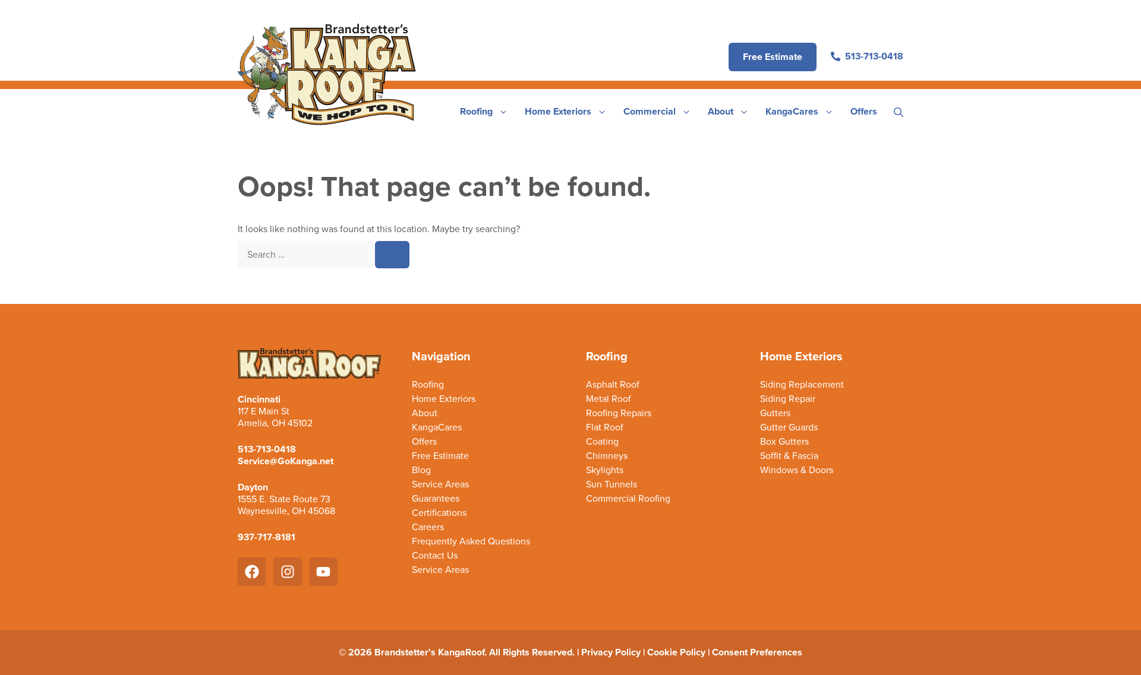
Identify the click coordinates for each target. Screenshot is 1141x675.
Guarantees (435, 499)
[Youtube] (323, 571)
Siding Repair (787, 399)
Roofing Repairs (618, 413)
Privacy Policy (611, 652)
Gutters (775, 413)
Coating (602, 442)
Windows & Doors (796, 470)
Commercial (649, 111)
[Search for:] (306, 254)
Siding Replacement (802, 385)
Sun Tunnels (611, 484)
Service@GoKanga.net (285, 461)
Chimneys (607, 456)
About (720, 111)
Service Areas (440, 484)
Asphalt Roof (612, 385)
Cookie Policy (676, 652)
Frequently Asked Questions (471, 541)
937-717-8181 (266, 537)
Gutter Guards (789, 427)
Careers (428, 527)
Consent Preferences (757, 652)
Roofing (476, 111)
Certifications (439, 513)
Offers (863, 111)
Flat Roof (604, 427)
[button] (898, 111)
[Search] (392, 254)
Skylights (604, 470)
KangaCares (791, 111)
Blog (421, 470)
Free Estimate (440, 456)
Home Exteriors (558, 111)
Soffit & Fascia (789, 456)
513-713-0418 (267, 449)
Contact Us (435, 556)
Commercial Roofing (628, 499)
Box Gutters (784, 442)
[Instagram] (287, 571)
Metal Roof (608, 399)
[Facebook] (252, 571)
